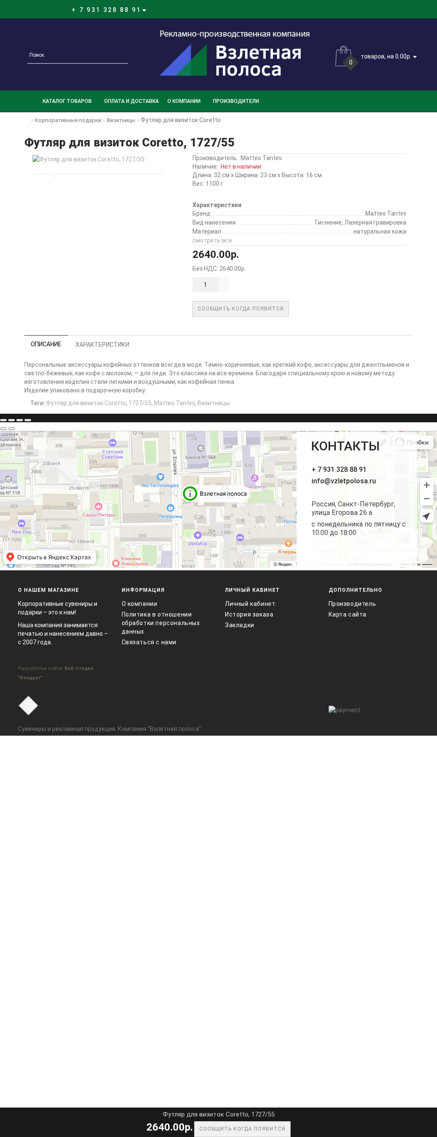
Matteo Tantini (261, 158)
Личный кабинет (250, 603)
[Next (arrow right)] (11, 428)
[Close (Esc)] (3, 420)
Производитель (352, 603)
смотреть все (212, 240)
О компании (184, 101)
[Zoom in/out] (27, 420)
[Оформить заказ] (403, 9)
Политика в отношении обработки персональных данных (161, 623)
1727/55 (139, 403)
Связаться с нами (149, 642)
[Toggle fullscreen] (19, 420)
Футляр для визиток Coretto (86, 403)
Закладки (239, 625)
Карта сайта (348, 614)
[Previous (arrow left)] (3, 428)
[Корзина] (393, 9)
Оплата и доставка (131, 101)
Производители (236, 101)
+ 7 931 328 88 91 (339, 469)
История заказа (249, 614)
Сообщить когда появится (241, 309)
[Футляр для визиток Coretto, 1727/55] (96, 159)
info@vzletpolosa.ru (344, 481)
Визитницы (214, 403)
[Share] (11, 420)
